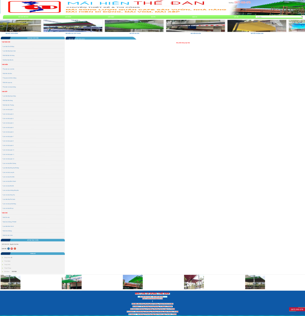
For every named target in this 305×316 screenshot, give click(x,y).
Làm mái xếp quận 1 (8, 109)
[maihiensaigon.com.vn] (72, 282)
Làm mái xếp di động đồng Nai (11, 190)
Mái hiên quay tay (7, 82)
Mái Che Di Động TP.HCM (9, 222)
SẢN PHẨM (68, 17)
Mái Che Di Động (7, 231)
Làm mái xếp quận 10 (8, 150)
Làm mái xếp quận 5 (8, 127)
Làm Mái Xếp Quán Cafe (9, 51)
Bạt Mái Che (6, 42)
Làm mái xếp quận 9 (8, 145)
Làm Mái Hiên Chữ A (8, 226)
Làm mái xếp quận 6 (8, 132)
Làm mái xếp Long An (8, 172)
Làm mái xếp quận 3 (8, 118)
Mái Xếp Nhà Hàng (8, 100)
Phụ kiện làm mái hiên (8, 69)
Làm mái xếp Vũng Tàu (9, 195)
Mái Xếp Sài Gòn (91, 33)
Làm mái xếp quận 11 (8, 154)
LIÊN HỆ (236, 17)
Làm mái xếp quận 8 (8, 141)
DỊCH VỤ (194, 17)
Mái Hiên (5, 64)
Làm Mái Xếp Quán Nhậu (9, 96)
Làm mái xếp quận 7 (8, 136)
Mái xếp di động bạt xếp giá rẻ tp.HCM (275, 33)
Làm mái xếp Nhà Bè (8, 186)
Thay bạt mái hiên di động (9, 78)
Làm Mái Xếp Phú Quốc (9, 199)
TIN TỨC (153, 17)
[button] (302, 25)
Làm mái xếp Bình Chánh (9, 181)
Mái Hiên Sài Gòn (152, 33)
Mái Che (4, 213)
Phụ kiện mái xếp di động (9, 87)
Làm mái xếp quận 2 (8, 114)
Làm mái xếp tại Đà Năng (9, 204)
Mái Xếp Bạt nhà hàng (8, 55)
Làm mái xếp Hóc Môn (9, 177)
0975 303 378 (297, 309)
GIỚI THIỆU (111, 17)
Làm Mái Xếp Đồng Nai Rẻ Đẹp (11, 168)
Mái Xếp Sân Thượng (8, 105)
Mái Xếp (4, 91)
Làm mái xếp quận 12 (8, 159)
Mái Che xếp (6, 217)
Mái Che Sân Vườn (8, 235)
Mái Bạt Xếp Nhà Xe (8, 60)
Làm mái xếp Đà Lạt (8, 208)
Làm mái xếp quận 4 (8, 123)
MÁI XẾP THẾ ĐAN (23, 17)
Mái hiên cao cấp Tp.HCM (29, 33)
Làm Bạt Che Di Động (8, 46)
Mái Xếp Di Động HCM (214, 33)
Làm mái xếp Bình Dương (9, 163)
